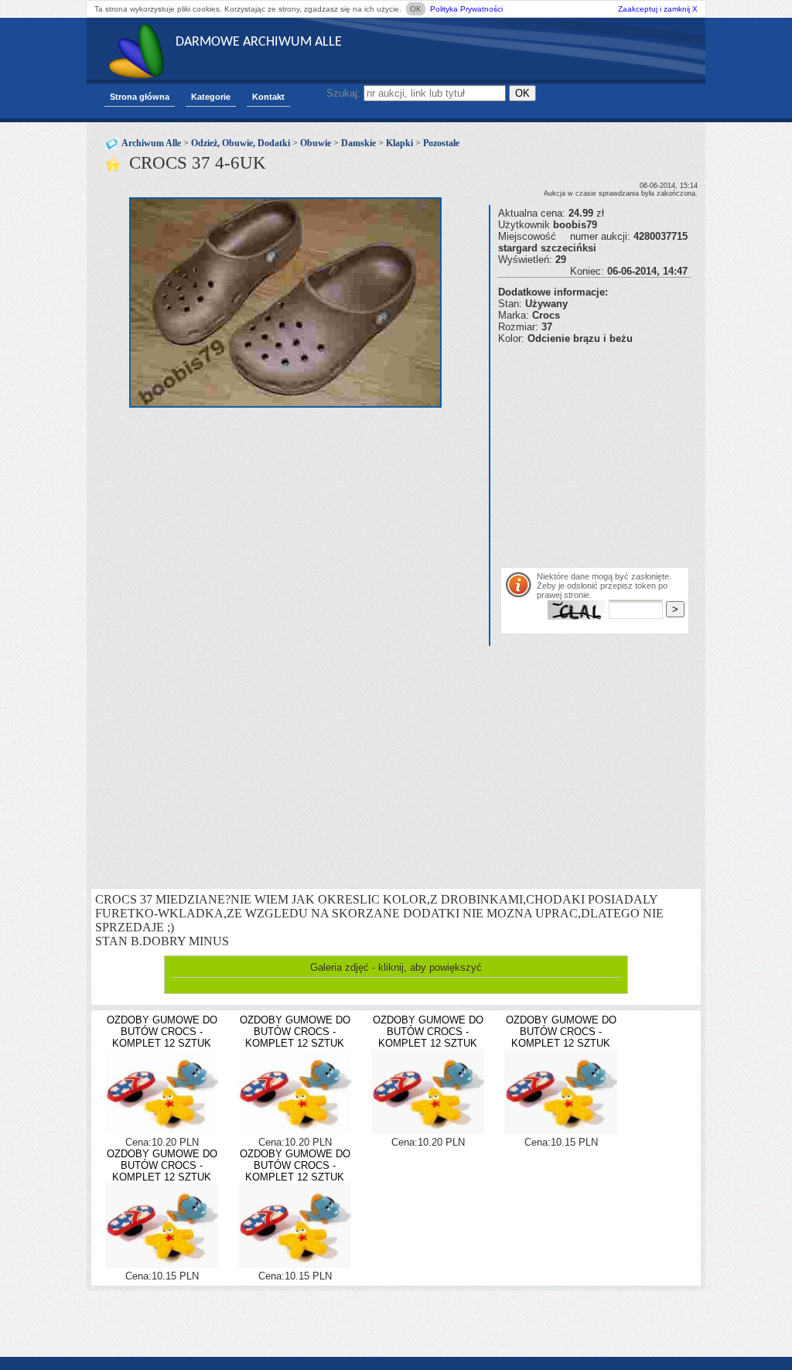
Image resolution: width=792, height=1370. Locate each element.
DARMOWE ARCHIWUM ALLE (259, 42)
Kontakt (268, 96)
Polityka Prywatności (466, 9)
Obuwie (315, 143)
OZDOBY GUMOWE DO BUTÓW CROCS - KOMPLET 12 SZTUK (162, 1031)
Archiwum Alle (151, 143)
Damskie (358, 143)
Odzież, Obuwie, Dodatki (240, 143)
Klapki (399, 143)
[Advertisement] (645, 452)
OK (416, 9)
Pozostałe (441, 143)
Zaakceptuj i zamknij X (658, 9)
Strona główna (139, 96)
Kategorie (210, 96)
